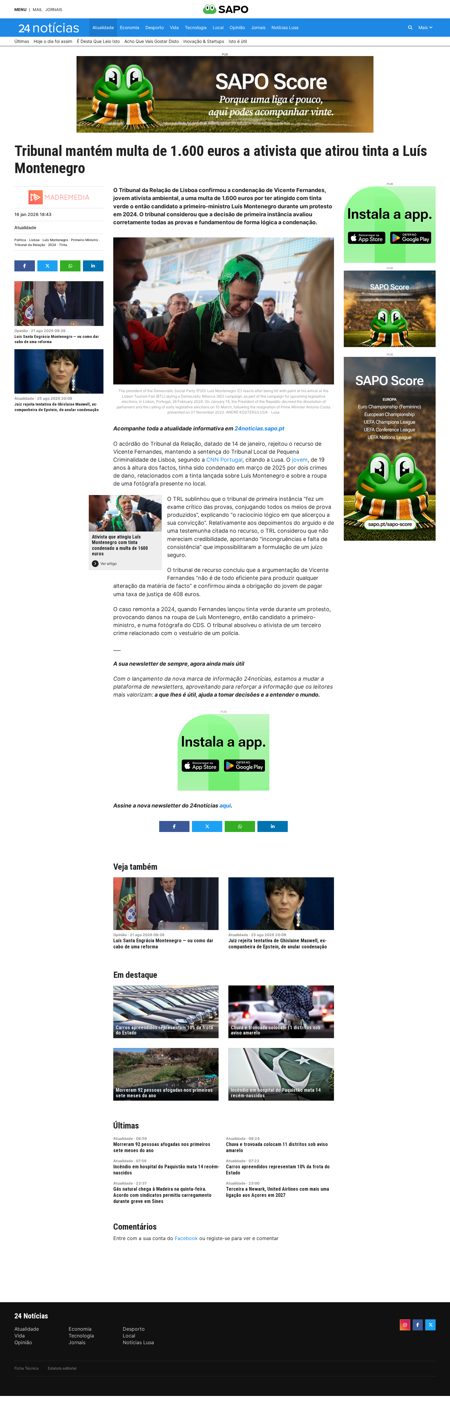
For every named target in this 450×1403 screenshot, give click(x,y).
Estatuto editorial (62, 1368)
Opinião (21, 330)
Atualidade (25, 227)
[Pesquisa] (410, 27)
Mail (37, 10)
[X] (430, 1324)
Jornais (53, 10)
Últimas (126, 1126)
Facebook (186, 1238)
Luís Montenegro (55, 240)
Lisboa (34, 240)
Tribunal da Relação (29, 245)
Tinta (63, 245)
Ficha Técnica (26, 1368)
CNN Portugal (224, 459)
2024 (52, 245)
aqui (225, 805)
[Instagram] (405, 1324)
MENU (20, 10)
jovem (300, 459)
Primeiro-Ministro (84, 240)
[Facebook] (418, 1324)
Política (20, 240)
